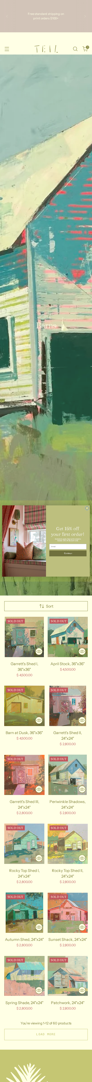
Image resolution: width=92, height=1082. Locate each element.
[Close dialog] (87, 508)
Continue (68, 553)
